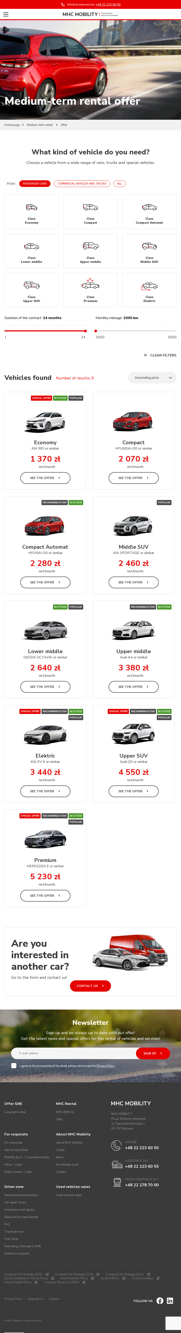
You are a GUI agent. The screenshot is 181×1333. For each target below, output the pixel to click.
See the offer (42, 478)
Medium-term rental (40, 125)
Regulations (35, 1299)
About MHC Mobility (69, 1143)
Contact (61, 1172)
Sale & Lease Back (16, 1150)
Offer (59, 1119)
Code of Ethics (110, 1278)
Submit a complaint (16, 1254)
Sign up (150, 1053)
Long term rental (15, 1112)
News (60, 1157)
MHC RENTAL (65, 1112)
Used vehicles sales (69, 1195)
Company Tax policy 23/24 (61, 1282)
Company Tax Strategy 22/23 (23, 1274)
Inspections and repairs (19, 1210)
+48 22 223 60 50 (142, 1147)
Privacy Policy (106, 1066)
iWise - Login (13, 1165)
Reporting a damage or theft (22, 1246)
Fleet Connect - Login (18, 1172)
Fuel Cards (11, 1239)
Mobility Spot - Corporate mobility (26, 1157)
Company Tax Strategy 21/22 (74, 1274)
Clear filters (163, 355)
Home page (12, 125)
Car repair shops (15, 1202)
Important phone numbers (21, 1195)
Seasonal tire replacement (21, 1217)
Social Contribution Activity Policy (26, 1278)
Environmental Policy (74, 1278)
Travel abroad (13, 1232)
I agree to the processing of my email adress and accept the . (67, 1066)
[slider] (85, 331)
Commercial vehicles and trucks (82, 183)
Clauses (54, 1299)
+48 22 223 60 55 (142, 1166)
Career (60, 1150)
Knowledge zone (67, 1165)
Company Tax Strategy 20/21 (125, 1274)
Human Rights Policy (17, 1282)
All (119, 183)
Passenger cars (35, 183)
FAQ (7, 1224)
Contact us (88, 986)
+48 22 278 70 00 (142, 1185)
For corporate (13, 1143)
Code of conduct (142, 1278)
